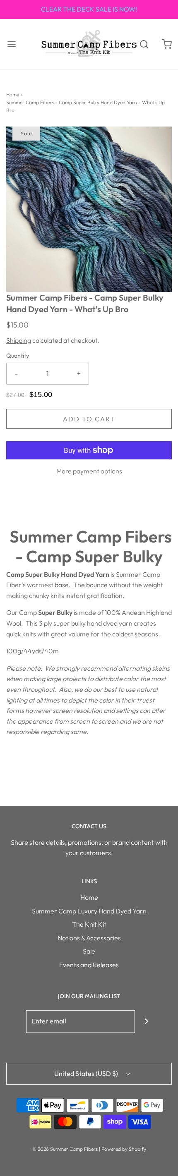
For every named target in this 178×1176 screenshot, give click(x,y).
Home (12, 94)
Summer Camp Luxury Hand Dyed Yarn (89, 911)
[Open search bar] (143, 44)
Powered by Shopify (123, 1149)
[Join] (146, 1021)
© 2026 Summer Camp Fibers (65, 1149)
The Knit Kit (89, 924)
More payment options (89, 471)
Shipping (18, 340)
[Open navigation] (11, 44)
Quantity (17, 355)
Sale (89, 951)
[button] (89, 209)
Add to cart (89, 419)
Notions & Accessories (89, 938)
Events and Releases (89, 965)
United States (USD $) (86, 1073)
